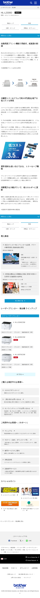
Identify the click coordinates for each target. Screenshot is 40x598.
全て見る (19, 374)
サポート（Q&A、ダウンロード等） (17, 440)
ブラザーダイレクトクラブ (27, 131)
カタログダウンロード (12, 390)
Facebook (14, 540)
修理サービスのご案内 (12, 450)
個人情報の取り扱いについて (26, 574)
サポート (14, 568)
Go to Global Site (32, 557)
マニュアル (8, 431)
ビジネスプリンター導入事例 (29, 498)
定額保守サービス (11, 469)
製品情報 (13, 547)
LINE (30, 540)
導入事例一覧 (19, 301)
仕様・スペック (10, 28)
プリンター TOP (21, 547)
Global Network (32, 560)
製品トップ (10, 23)
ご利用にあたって (11, 574)
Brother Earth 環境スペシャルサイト (30, 509)
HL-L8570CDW (20, 354)
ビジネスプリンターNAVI (9, 495)
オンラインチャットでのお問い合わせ (17, 408)
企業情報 (35, 568)
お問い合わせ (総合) (16, 577)
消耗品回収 (8, 459)
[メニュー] (35, 3)
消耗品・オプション (29, 28)
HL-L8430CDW (20, 337)
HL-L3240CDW (20, 322)
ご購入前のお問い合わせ (13, 399)
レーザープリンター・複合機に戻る (12, 521)
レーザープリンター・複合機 (8, 7)
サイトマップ (27, 577)
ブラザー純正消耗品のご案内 (9, 508)
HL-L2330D (18, 549)
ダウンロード (24, 568)
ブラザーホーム (5, 547)
